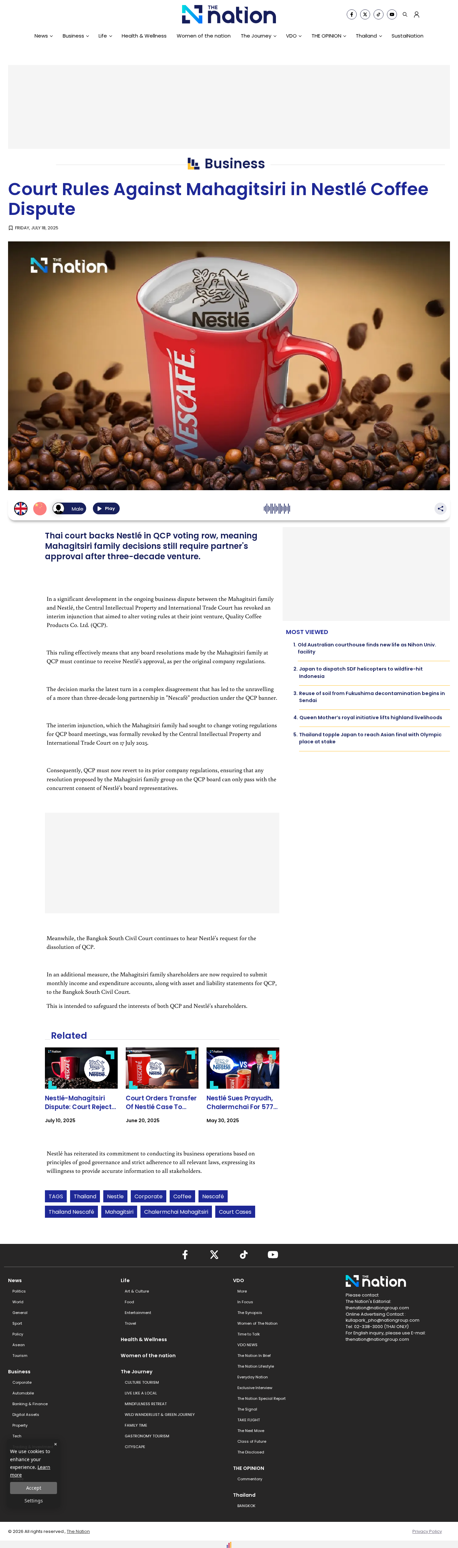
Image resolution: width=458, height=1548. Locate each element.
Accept (33, 1488)
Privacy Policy (427, 1531)
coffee (182, 1196)
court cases (235, 1212)
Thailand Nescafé (71, 1212)
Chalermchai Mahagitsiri (176, 1212)
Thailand (366, 35)
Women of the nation (204, 35)
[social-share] (352, 14)
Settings (33, 1500)
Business (73, 35)
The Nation (78, 1531)
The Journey (256, 35)
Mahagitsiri (119, 1212)
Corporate (148, 1196)
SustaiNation (407, 35)
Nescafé (213, 1196)
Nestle (115, 1196)
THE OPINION (326, 35)
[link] (81, 1091)
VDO (291, 35)
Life (103, 35)
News (41, 35)
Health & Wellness (144, 35)
